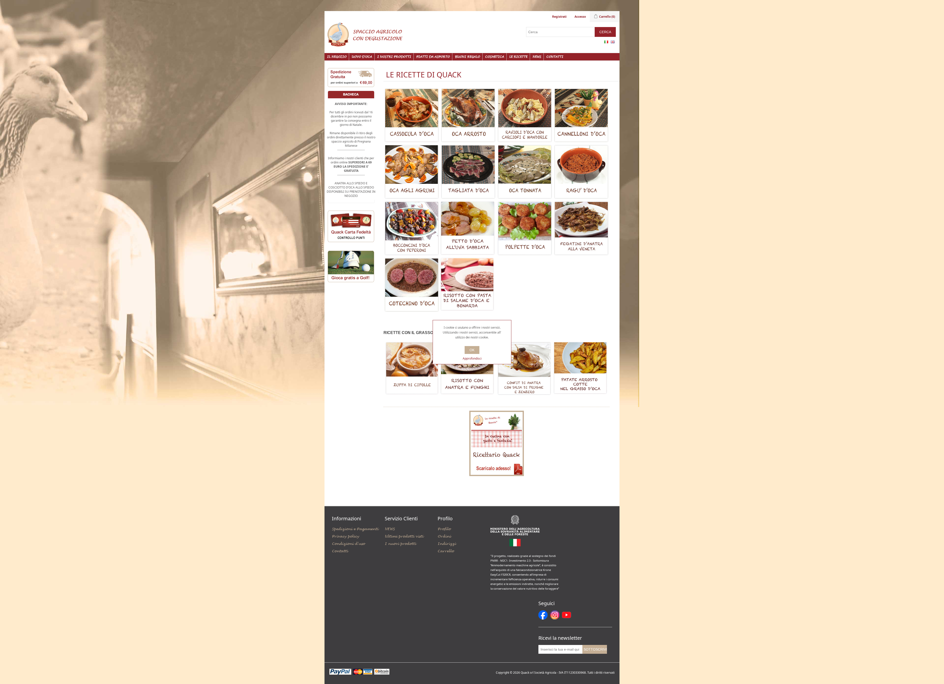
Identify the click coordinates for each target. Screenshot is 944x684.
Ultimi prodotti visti (404, 536)
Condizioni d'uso (348, 543)
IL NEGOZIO (336, 57)
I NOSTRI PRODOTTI (394, 57)
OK (472, 350)
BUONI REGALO (467, 57)
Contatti (554, 57)
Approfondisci (472, 358)
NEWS (536, 57)
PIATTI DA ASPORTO (433, 57)
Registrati (559, 17)
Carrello (446, 551)
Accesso (580, 17)
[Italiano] (606, 42)
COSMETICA (494, 57)
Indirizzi (447, 543)
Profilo (444, 529)
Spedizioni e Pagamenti (355, 529)
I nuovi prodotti (400, 543)
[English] (613, 42)
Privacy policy (345, 536)
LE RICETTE (518, 57)
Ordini (444, 536)
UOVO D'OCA (362, 57)
